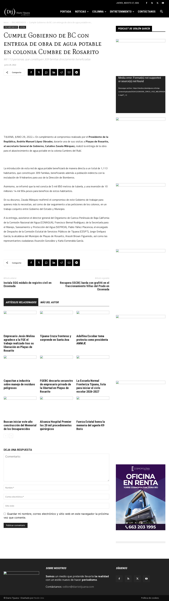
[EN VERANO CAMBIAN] (140, 317)
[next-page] (11, 436)
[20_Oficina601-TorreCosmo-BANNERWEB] (140, 529)
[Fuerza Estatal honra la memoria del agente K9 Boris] (92, 407)
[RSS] (152, 3)
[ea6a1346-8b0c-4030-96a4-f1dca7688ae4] (140, 383)
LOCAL (22, 27)
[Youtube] (162, 3)
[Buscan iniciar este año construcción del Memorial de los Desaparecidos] (20, 407)
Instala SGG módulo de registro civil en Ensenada (27, 284)
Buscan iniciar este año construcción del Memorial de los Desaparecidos (20, 425)
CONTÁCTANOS (146, 11)
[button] (161, 12)
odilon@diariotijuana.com (78, 586)
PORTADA (65, 11)
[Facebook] (146, 3)
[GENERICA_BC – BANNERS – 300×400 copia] (140, 119)
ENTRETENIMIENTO (121, 11)
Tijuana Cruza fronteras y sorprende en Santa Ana (55, 337)
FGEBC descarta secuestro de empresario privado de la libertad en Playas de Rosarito (56, 386)
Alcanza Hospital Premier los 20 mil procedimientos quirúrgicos (56, 425)
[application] (140, 94)
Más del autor (49, 302)
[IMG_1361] (140, 185)
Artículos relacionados (21, 302)
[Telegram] (76, 72)
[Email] (69, 72)
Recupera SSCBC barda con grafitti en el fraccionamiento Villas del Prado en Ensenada (84, 286)
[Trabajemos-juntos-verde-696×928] (140, 251)
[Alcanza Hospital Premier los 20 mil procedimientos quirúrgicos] (56, 407)
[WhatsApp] (46, 72)
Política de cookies (150, 598)
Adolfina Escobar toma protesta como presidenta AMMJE (92, 339)
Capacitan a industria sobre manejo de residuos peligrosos (19, 384)
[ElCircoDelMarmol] (140, 41)
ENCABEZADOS (19, 22)
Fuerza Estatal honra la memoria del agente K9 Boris (90, 425)
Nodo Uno (39, 598)
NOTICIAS (80, 11)
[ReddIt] (61, 72)
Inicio (6, 22)
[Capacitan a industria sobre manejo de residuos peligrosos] (20, 366)
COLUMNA (98, 11)
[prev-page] (6, 436)
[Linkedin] (54, 72)
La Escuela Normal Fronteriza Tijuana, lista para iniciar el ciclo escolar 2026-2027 (91, 386)
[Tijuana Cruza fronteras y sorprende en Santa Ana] (56, 322)
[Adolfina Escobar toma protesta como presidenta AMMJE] (92, 322)
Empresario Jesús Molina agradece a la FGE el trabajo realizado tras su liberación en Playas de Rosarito (19, 343)
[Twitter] (157, 3)
